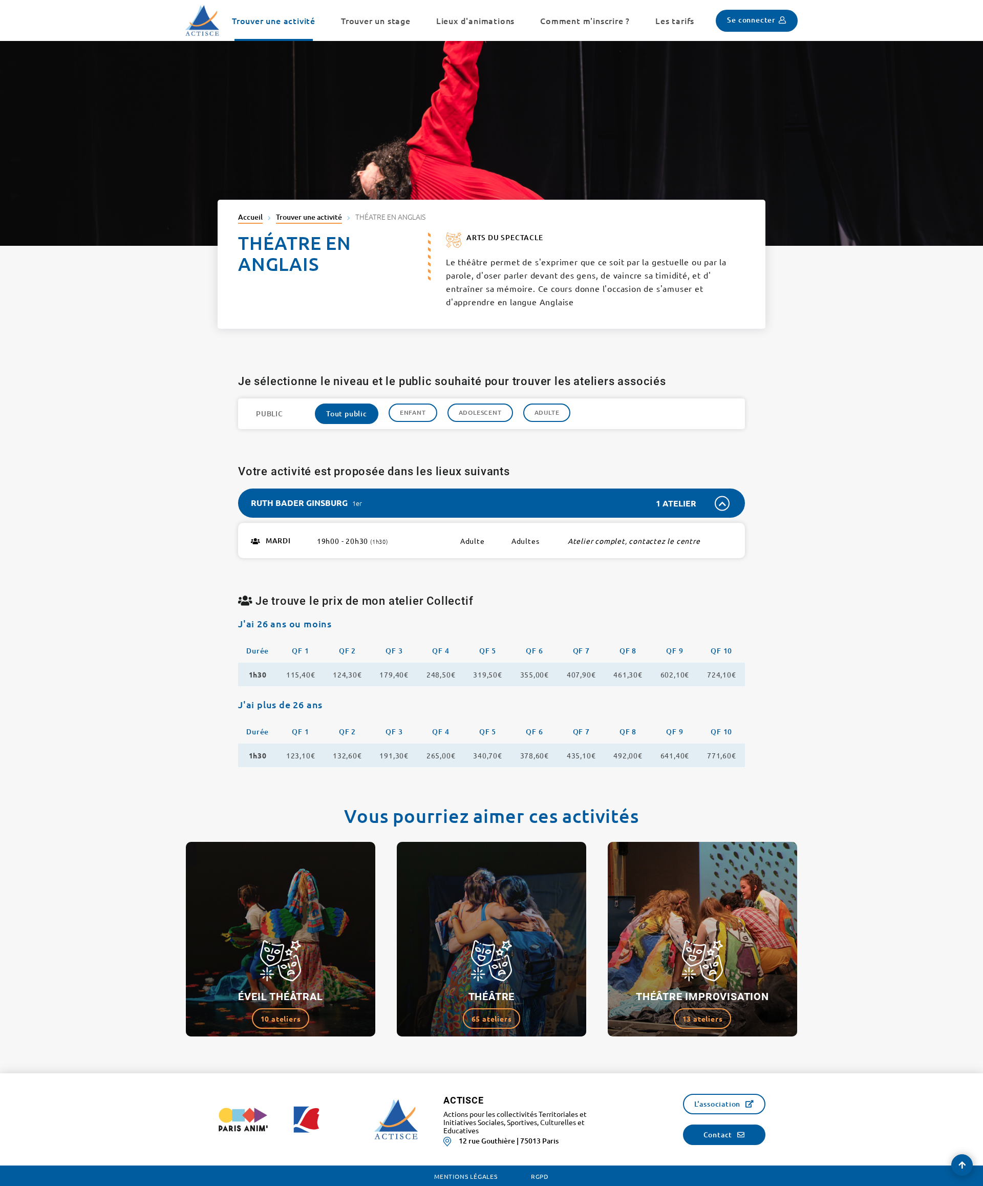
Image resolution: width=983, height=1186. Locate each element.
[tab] (491, 503)
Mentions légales (466, 1176)
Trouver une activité (309, 217)
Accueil (250, 217)
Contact (718, 1134)
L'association (717, 1104)
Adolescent (480, 412)
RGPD (540, 1176)
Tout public (346, 413)
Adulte (547, 412)
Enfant (413, 412)
